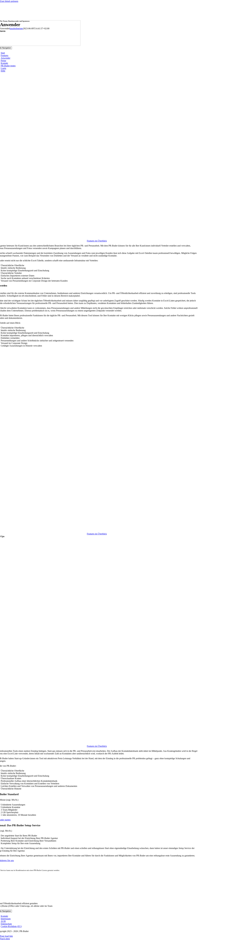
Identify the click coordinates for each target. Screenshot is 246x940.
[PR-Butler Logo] (97, 898)
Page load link (6, 936)
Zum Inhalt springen (9, 1)
